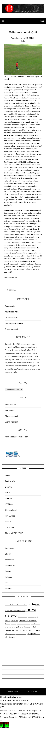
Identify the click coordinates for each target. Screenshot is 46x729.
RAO (7, 582)
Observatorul (10, 510)
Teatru (8, 521)
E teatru (8, 487)
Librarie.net (10, 565)
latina (13, 627)
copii (36, 617)
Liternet (8, 498)
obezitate (15, 630)
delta (20, 620)
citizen (20, 617)
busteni (24, 605)
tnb (6, 637)
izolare (38, 624)
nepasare (8, 630)
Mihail (34, 627)
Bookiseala (9, 548)
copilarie (7, 620)
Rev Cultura (10, 516)
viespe (13, 637)
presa (17, 634)
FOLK (7, 492)
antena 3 (8, 605)
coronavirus (14, 620)
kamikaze (8, 627)
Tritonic (8, 588)
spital (28, 634)
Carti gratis (10, 481)
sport (32, 633)
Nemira (8, 571)
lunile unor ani (26, 627)
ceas (37, 604)
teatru (37, 634)
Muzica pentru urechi (14, 323)
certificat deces (10, 611)
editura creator (22, 624)
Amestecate (10, 306)
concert (24, 617)
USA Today (9, 527)
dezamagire (26, 620)
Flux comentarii (11, 416)
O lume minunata (12, 329)
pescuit (25, 630)
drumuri (7, 624)
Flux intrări (9, 410)
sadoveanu (22, 634)
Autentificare (10, 404)
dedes (23, 41)
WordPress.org (11, 422)
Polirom (8, 577)
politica (12, 634)
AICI (16, 277)
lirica (19, 627)
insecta (33, 624)
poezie (31, 630)
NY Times (9, 504)
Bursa (7, 475)
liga (17, 627)
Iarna (28, 624)
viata (9, 637)
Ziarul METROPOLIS (14, 533)
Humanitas (9, 559)
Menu (41, 21)
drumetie (33, 620)
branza (19, 605)
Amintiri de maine (12, 312)
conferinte (31, 617)
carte (31, 604)
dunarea (13, 624)
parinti (20, 630)
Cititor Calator (11, 317)
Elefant (8, 554)
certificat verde (20, 611)
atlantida (14, 605)
